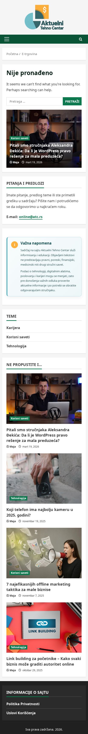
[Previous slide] (73, 112)
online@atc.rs (31, 216)
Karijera (13, 327)
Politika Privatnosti (23, 704)
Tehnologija (16, 346)
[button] (6, 39)
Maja (16, 162)
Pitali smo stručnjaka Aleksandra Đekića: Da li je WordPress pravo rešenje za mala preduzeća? (41, 150)
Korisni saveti (19, 138)
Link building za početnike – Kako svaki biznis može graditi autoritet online (43, 661)
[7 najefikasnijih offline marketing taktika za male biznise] (44, 553)
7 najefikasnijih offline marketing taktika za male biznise (38, 587)
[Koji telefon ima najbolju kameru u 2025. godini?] (44, 478)
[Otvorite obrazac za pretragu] (80, 39)
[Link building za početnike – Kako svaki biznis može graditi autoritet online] (44, 627)
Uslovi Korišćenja (21, 713)
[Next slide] (79, 112)
